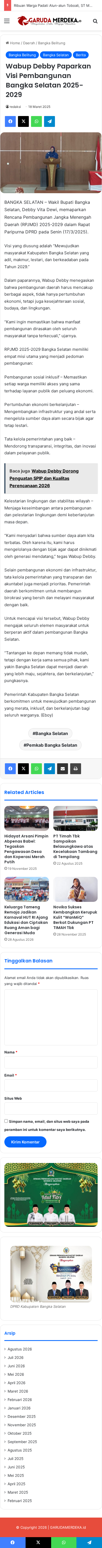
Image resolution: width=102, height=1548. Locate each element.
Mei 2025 (16, 1475)
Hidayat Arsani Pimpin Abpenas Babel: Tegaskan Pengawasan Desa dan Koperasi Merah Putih (26, 849)
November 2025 (22, 1425)
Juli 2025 (15, 1458)
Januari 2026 (19, 1408)
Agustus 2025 (20, 1450)
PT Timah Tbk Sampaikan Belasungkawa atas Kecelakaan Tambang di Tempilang (75, 846)
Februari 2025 (20, 1501)
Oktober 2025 (20, 1433)
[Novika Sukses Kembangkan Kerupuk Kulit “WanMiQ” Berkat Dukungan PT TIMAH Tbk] (75, 889)
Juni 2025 (16, 1467)
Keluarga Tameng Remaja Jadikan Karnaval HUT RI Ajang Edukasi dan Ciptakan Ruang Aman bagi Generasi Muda (26, 920)
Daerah (29, 43)
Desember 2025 (22, 1416)
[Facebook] (10, 768)
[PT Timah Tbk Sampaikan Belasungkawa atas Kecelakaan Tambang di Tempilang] (75, 818)
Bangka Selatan (56, 55)
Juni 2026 (16, 1366)
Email (10, 1075)
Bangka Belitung (51, 43)
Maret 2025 (18, 1492)
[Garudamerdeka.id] (51, 21)
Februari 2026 (20, 1399)
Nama (10, 1052)
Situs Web (13, 1098)
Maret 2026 (18, 1391)
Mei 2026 (16, 1374)
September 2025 (22, 1442)
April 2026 (17, 1383)
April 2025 (16, 1484)
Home (14, 43)
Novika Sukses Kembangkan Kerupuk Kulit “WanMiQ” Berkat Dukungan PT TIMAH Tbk (75, 917)
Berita (81, 55)
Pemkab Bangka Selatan (51, 745)
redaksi (15, 107)
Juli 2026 (16, 1357)
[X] (23, 768)
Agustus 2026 (20, 1349)
